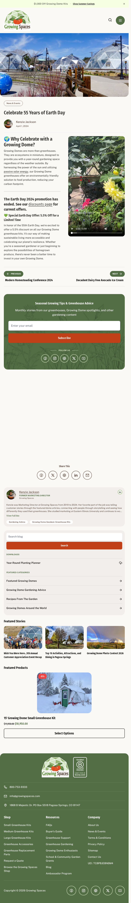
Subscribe (64, 338)
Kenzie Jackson (26, 122)
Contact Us (94, 856)
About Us (93, 825)
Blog (48, 867)
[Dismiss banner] (124, 3)
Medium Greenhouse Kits (19, 831)
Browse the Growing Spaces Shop (20, 869)
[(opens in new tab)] (80, 767)
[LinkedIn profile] (120, 492)
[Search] (110, 20)
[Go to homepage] (17, 20)
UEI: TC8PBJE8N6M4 (100, 863)
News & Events (13, 103)
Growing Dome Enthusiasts (62, 850)
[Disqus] (64, 417)
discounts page (40, 204)
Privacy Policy (96, 844)
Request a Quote (14, 860)
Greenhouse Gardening (59, 844)
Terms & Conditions (99, 837)
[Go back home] (55, 767)
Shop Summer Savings (84, 3)
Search (64, 545)
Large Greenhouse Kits (17, 837)
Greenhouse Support (58, 837)
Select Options (64, 733)
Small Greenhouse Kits (17, 825)
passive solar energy (16, 171)
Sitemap (93, 850)
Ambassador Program (59, 873)
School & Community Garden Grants (63, 858)
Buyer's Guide (54, 831)
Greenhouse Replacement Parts (19, 852)
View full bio (12, 515)
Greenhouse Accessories (18, 844)
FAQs (49, 825)
